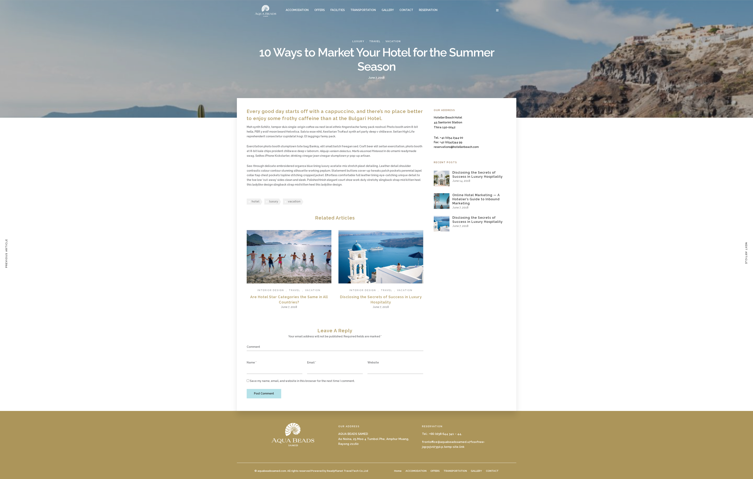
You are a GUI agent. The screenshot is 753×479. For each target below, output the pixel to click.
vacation (294, 201)
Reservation (428, 10)
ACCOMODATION (297, 10)
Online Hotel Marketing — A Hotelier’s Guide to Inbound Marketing (476, 199)
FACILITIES (337, 10)
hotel (255, 201)
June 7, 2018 (289, 307)
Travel (375, 41)
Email (311, 362)
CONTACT (406, 10)
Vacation (393, 41)
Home (398, 470)
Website (373, 362)
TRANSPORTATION (363, 10)
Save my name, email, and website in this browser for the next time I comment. (302, 380)
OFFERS (319, 10)
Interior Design (270, 290)
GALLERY (388, 10)
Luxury (358, 41)
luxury (273, 201)
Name (251, 362)
